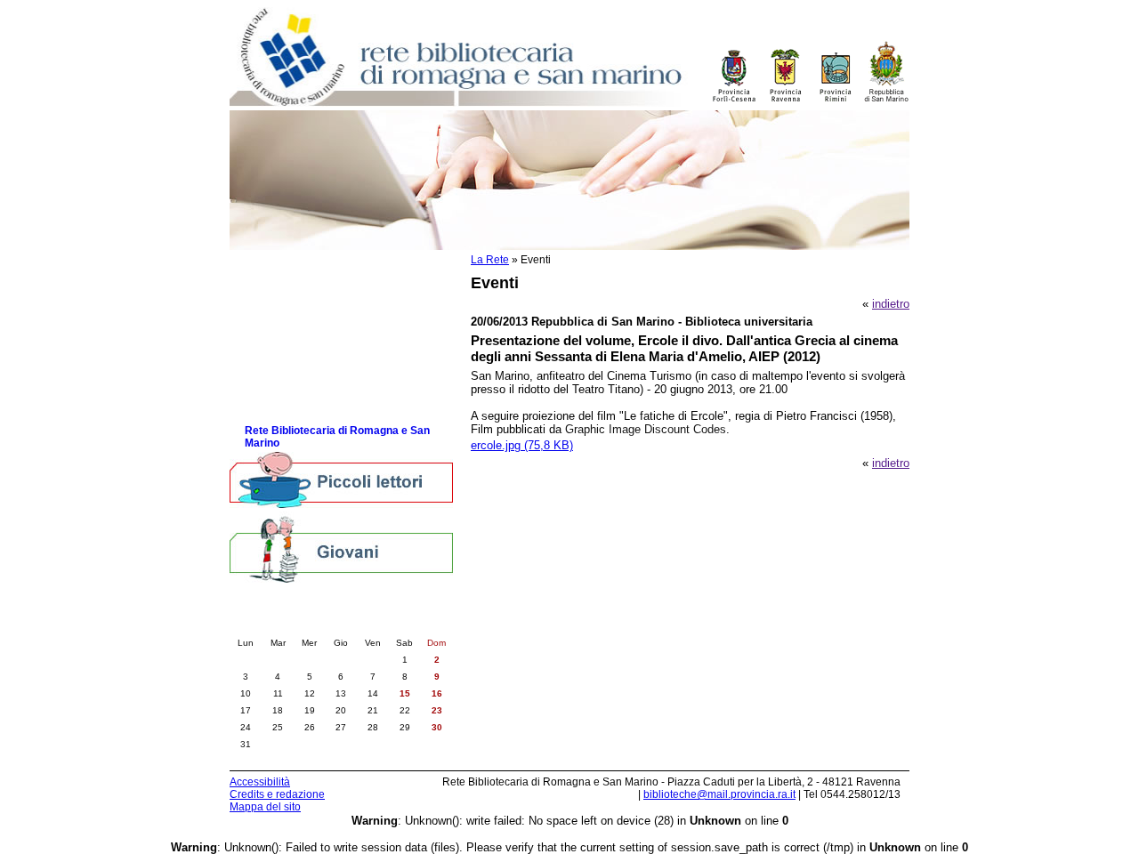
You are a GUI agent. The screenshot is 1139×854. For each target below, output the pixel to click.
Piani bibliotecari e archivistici (321, 338)
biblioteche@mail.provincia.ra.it (719, 794)
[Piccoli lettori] (341, 481)
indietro (890, 303)
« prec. (291, 624)
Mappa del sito (265, 807)
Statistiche (272, 356)
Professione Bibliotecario (309, 303)
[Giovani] (341, 548)
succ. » (391, 624)
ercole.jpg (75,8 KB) (522, 445)
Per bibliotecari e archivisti (313, 267)
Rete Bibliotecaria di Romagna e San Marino (337, 436)
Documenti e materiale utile (315, 285)
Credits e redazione (277, 794)
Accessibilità (260, 782)
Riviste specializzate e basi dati (326, 374)
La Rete (490, 259)
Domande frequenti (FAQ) (310, 392)
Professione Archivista (302, 320)
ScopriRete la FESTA (300, 409)
